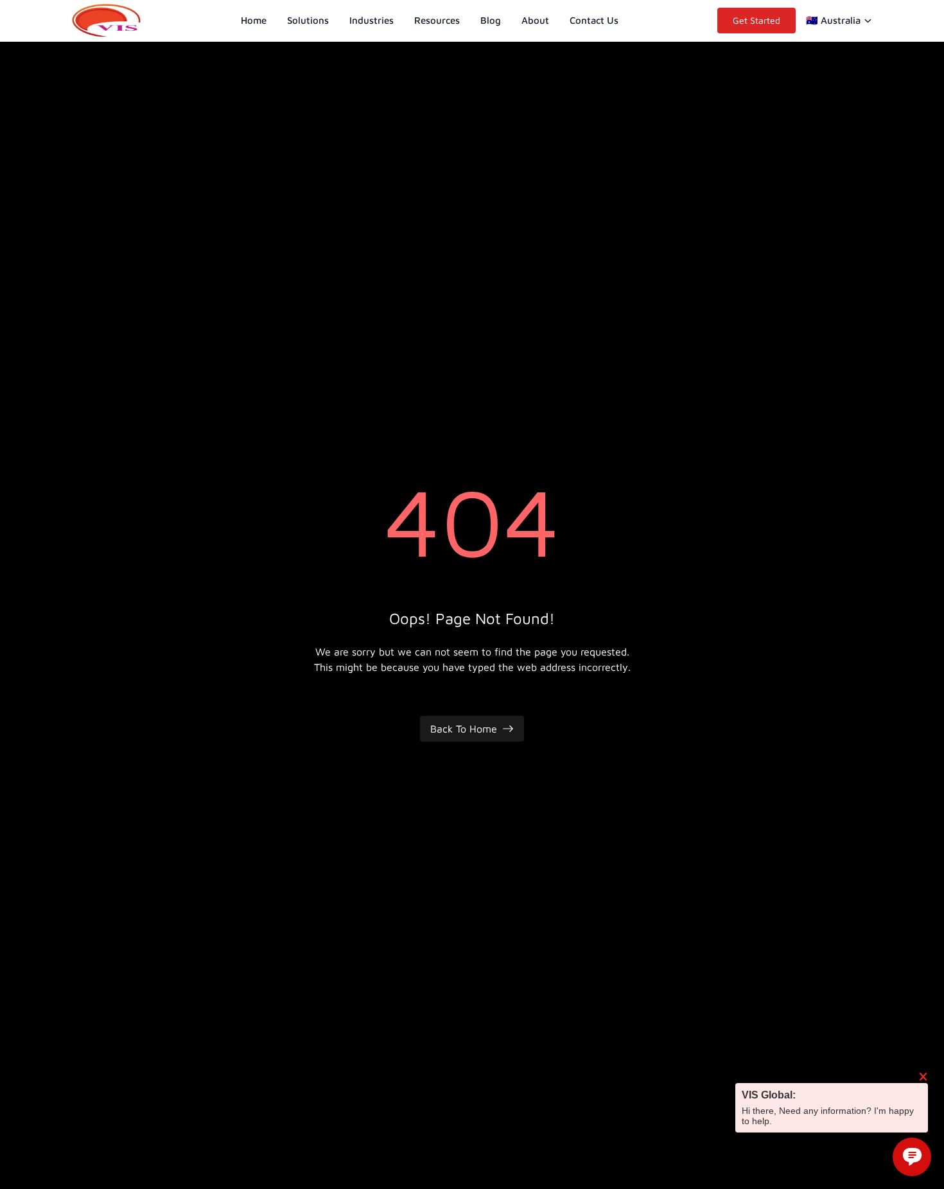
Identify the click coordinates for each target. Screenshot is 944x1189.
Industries (371, 20)
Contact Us (594, 20)
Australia (833, 20)
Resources (437, 20)
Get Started (756, 20)
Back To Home (463, 728)
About (535, 20)
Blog (490, 20)
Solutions (308, 20)
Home (254, 20)
